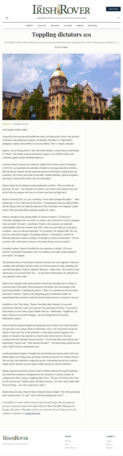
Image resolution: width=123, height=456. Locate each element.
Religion (55, 26)
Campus (29, 26)
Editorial (93, 26)
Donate (108, 444)
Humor (80, 26)
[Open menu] (7, 18)
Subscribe (113, 9)
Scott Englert (62, 47)
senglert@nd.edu (32, 413)
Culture (68, 26)
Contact (108, 441)
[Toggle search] (119, 18)
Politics (42, 26)
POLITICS (6, 124)
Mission (68, 441)
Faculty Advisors (71, 448)
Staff (66, 444)
